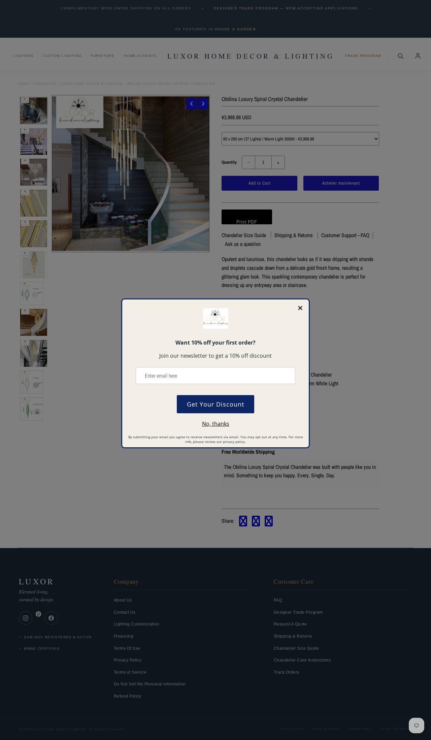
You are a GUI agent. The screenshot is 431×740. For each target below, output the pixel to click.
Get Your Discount (215, 404)
